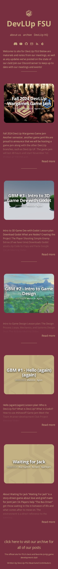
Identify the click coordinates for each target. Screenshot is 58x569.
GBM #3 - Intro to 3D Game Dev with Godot (29, 198)
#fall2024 (28, 108)
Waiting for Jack (29, 461)
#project (36, 466)
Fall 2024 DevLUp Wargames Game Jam (29, 101)
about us (15, 35)
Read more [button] (48, 161)
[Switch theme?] (42, 44)
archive (27, 35)
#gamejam (46, 466)
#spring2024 (24, 466)
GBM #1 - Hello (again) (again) (29, 372)
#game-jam (39, 108)
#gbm (39, 205)
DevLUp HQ (41, 35)
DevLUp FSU (29, 23)
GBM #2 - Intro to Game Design (29, 291)
